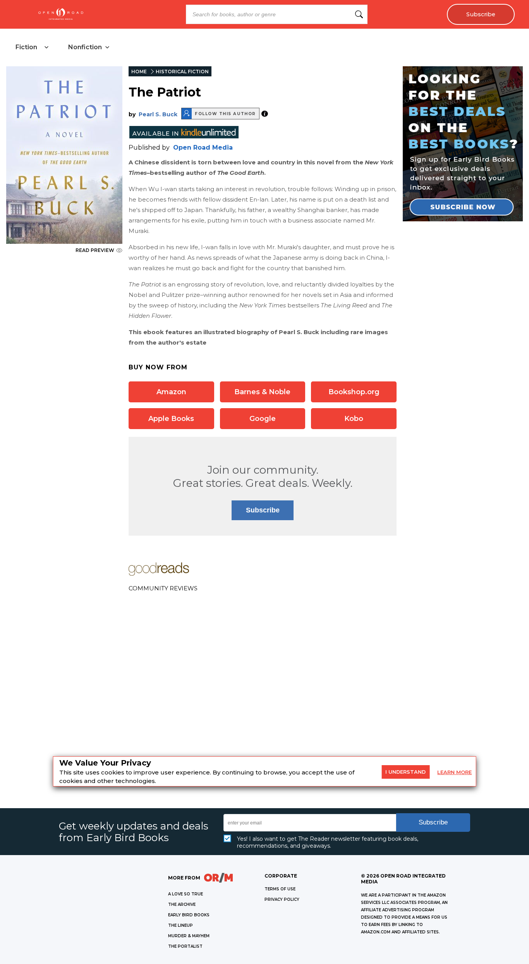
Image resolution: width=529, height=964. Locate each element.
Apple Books (171, 418)
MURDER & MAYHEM (189, 935)
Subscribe (480, 14)
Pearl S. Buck (158, 114)
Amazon (171, 392)
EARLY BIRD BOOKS (189, 914)
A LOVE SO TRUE (185, 894)
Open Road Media (203, 147)
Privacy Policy (281, 899)
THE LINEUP (180, 925)
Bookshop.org (354, 392)
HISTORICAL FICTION (182, 71)
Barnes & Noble (262, 392)
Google (262, 418)
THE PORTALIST (185, 946)
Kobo (353, 418)
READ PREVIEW (95, 250)
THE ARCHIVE (182, 904)
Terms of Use (279, 889)
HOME (139, 71)
